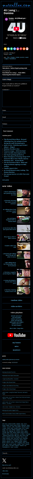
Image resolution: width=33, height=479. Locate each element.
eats (10, 429)
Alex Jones (5, 423)
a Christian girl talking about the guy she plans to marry (9, 255)
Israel (7, 434)
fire (15, 431)
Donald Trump (17, 428)
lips (27, 435)
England (18, 429)
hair (11, 432)
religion (6, 58)
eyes (22, 429)
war (25, 445)
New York (16, 438)
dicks (12, 428)
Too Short (12, 445)
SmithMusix (13, 58)
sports (10, 444)
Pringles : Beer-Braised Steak (8, 382)
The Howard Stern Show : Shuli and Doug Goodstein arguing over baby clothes (15, 164)
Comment (5, 89)
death (8, 428)
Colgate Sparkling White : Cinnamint (10, 379)
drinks (17, 57)
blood (11, 425)
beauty (4, 425)
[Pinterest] (20, 48)
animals (18, 423)
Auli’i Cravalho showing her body (15, 153)
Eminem (14, 429)
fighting (11, 431)
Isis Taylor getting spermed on (14, 155)
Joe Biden (22, 434)
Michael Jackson (11, 436)
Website (4, 124)
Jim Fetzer (16, 434)
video (7, 359)
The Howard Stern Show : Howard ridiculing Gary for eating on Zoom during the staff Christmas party (15, 141)
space (7, 444)
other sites (5, 471)
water (12, 447)
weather (16, 447)
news (12, 438)
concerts (9, 426)
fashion (4, 431)
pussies (8, 441)
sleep (24, 442)
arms (22, 423)
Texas (23, 444)
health (18, 432)
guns (8, 432)
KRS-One (17, 435)
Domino (13, 57)
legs (21, 435)
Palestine (25, 438)
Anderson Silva (12, 423)
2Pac (8, 57)
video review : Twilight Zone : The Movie (11, 407)
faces (25, 429)
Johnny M (5, 435)
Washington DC (6, 447)
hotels (22, 432)
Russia (4, 442)
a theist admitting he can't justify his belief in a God (10, 193)
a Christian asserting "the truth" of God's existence (10, 202)
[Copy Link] (5, 48)
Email (4, 117)
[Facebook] (14, 48)
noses (20, 438)
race (12, 441)
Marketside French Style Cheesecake (10, 375)
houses (26, 432)
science (12, 442)
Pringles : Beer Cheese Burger (9, 389)
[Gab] (11, 48)
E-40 (7, 429)
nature (4, 438)
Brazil (18, 425)
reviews (17, 359)
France (22, 431)
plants (21, 439)
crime (13, 426)
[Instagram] (17, 48)
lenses (24, 435)
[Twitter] (8, 48)
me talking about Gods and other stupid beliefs (9, 211)
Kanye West (11, 435)
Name (4, 110)
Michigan (17, 436)
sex (16, 442)
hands (14, 432)
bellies (8, 425)
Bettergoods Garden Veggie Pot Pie (10, 410)
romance (25, 441)
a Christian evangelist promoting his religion (9, 272)
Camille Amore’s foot (10, 168)
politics (4, 441)
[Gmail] (27, 48)
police (25, 439)
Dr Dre (23, 428)
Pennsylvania (16, 439)
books (15, 425)
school (8, 442)
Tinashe (27, 444)
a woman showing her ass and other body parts (10, 282)
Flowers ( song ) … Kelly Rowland (14, 151)
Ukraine (17, 445)
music (27, 57)
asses (25, 423)
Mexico (4, 436)
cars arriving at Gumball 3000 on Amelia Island (11, 220)
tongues (7, 445)
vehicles (22, 445)
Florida (18, 431)
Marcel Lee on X (6, 465)
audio (10, 54)
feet (8, 431)
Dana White (18, 426)
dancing (24, 426)
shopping (19, 442)
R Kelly (20, 441)
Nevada (8, 438)
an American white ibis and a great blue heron (9, 228)
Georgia (4, 432)
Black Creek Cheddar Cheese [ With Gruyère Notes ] (14, 413)
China (28, 425)
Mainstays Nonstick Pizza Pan (8, 372)
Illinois (4, 434)
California (23, 425)
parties (4, 439)
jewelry (22, 57)
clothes (4, 426)
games (26, 431)
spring (14, 444)
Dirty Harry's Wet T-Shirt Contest (10, 237)
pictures (12, 359)
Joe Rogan (27, 434)
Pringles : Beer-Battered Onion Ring (10, 385)
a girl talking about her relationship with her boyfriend (10, 264)
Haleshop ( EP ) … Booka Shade (14, 160)
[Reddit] (24, 48)
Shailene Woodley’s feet (11, 149)
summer (19, 444)
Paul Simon (9, 439)
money (22, 436)
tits (3, 445)
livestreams (5, 473)
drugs (3, 429)
